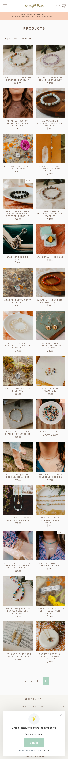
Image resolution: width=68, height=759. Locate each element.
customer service (33, 707)
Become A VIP (33, 699)
